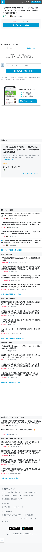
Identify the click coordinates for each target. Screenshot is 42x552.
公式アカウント (7, 507)
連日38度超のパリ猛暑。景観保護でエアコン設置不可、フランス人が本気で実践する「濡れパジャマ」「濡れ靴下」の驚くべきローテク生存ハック (21, 453)
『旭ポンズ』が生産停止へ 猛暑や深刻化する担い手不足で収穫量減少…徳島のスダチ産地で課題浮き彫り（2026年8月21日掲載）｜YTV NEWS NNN (20, 278)
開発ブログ (18, 492)
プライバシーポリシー (26, 495)
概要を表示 (9, 159)
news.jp (12, 315)
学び (6, 16)
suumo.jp (13, 455)
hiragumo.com (17, 16)
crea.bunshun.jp (13, 425)
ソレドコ (5, 521)
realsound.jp (13, 306)
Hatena (22, 534)
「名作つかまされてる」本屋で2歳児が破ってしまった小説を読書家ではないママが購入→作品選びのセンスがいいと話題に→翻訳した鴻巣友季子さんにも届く (20, 375)
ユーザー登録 (36, 2)
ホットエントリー (18, 507)
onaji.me (12, 464)
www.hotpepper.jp (15, 473)
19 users (4, 447)
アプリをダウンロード (28, 101)
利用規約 (14, 495)
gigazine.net (12, 324)
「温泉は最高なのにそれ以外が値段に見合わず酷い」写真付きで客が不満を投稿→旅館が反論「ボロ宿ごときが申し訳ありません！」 (20, 269)
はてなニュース (20, 518)
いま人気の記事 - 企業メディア (11, 438)
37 (5, 163)
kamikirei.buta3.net (16, 333)
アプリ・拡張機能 (7, 492)
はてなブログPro (17, 515)
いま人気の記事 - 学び (8, 298)
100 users (4, 271)
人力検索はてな (28, 515)
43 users (4, 473)
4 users (3, 324)
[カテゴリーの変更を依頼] (8, 16)
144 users (4, 455)
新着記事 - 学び (6, 342)
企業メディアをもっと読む (10, 478)
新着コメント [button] (31, 48)
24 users (4, 306)
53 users (4, 464)
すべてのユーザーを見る (30, 173)
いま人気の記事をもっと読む (11, 294)
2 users (3, 227)
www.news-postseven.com (18, 289)
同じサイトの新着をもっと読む (11, 250)
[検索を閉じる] (21, 2)
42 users (4, 333)
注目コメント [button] (11, 48)
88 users (4, 289)
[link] (4, 170)
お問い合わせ (32, 492)
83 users (4, 315)
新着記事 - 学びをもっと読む (11, 382)
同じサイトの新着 (7, 210)
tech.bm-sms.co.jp (15, 446)
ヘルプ (25, 492)
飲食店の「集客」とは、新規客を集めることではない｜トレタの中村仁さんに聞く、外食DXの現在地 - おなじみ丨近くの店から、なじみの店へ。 (20, 462)
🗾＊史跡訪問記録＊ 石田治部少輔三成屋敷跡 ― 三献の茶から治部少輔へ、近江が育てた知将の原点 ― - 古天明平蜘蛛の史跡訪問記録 (21, 242)
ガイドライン (6, 495)
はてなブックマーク (8, 489)
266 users (4, 262)
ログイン (27, 2)
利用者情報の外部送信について (12, 499)
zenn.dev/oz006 (13, 434)
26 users (4, 377)
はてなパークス (31, 518)
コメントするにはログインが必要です (18, 65)
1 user (3, 218)
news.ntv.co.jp (15, 280)
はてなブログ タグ (8, 518)
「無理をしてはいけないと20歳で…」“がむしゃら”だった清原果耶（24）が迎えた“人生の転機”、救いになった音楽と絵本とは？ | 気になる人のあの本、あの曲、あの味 (21, 423)
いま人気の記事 (6, 254)
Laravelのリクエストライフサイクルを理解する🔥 (18, 430)
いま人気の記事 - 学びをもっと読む (13, 338)
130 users (4, 280)
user (14, 21)
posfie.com (14, 271)
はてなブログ (6, 515)
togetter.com (13, 377)
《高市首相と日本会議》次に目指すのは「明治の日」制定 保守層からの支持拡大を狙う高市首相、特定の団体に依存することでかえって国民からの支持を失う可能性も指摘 (21, 287)
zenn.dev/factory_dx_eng (18, 262)
